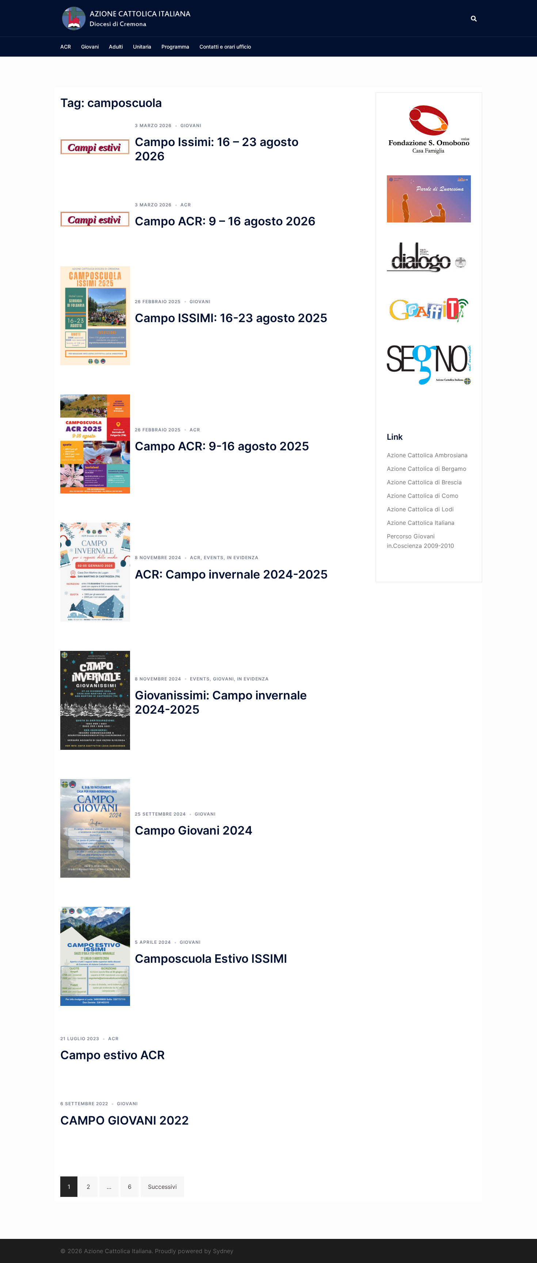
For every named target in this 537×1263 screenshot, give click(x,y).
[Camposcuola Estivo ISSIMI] (95, 955)
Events (214, 557)
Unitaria (142, 46)
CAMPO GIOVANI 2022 (124, 1120)
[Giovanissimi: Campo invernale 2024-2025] (95, 699)
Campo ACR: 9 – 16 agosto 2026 (225, 221)
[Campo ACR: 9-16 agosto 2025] (95, 443)
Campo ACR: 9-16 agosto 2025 (222, 446)
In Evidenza (243, 557)
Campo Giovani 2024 (193, 830)
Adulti (116, 46)
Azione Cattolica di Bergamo (426, 468)
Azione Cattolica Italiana (420, 522)
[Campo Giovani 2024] (95, 827)
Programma (175, 46)
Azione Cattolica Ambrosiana (427, 455)
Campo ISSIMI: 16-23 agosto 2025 (231, 318)
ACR (65, 46)
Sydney (223, 1251)
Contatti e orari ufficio (225, 46)
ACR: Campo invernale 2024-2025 (231, 574)
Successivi (162, 1186)
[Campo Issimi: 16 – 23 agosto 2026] (95, 146)
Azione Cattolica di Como (422, 495)
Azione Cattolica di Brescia (424, 482)
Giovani (90, 46)
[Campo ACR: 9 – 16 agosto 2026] (95, 218)
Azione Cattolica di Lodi (420, 509)
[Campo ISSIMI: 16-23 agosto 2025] (95, 315)
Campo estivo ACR (112, 1055)
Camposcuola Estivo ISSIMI (211, 958)
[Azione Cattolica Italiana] (126, 17)
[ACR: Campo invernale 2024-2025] (95, 571)
